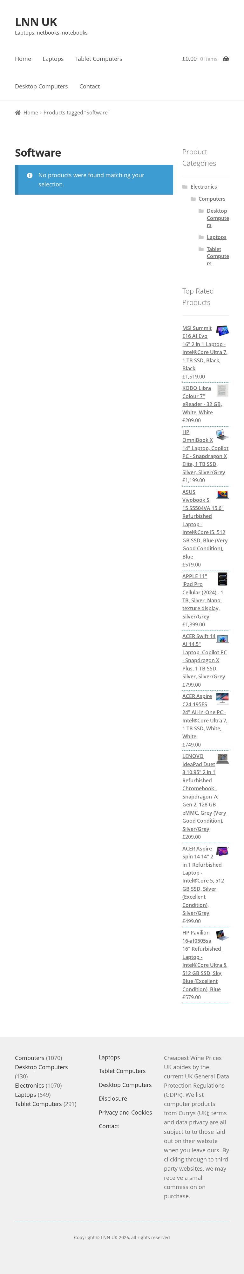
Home (23, 58)
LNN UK (36, 21)
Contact (89, 86)
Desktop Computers (41, 86)
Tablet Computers (98, 58)
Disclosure (113, 1098)
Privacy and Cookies (125, 1112)
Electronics (204, 186)
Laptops (53, 58)
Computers (212, 198)
